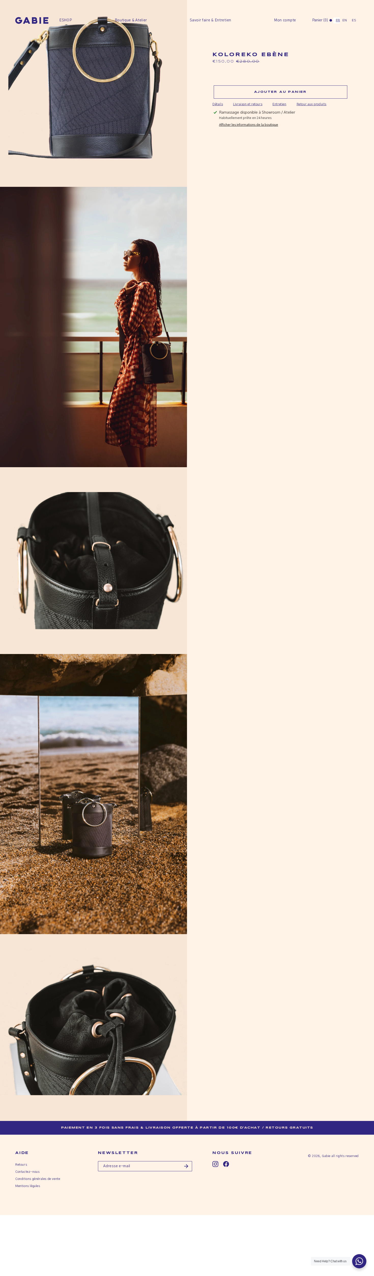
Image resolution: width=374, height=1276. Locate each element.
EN (344, 20)
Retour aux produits (311, 104)
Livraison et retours (247, 104)
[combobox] (336, 20)
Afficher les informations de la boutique (248, 125)
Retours (21, 1164)
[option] (344, 20)
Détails (217, 104)
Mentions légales (27, 1186)
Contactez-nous (27, 1171)
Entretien (279, 104)
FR (338, 20)
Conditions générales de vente (37, 1178)
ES (354, 20)
